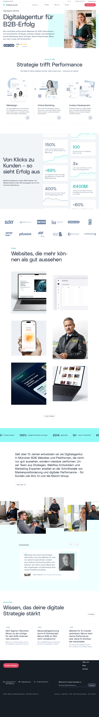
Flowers (82, 169)
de (68, 1)
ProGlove (77, 192)
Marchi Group (48, 152)
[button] (71, 544)
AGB (70, 694)
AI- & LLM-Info (92, 694)
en (70, 1)
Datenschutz (64, 694)
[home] (10, 5)
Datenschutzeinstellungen (80, 694)
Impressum (57, 694)
